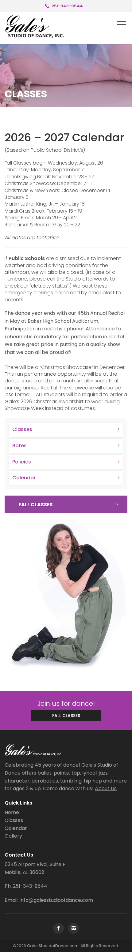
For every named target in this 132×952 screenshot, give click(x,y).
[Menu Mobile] (121, 22)
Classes (22, 429)
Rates (19, 445)
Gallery (13, 835)
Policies (21, 461)
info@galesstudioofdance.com (56, 900)
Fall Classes (35, 504)
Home (12, 812)
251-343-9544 (67, 6)
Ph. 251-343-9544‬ (26, 886)
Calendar (24, 477)
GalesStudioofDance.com (53, 946)
